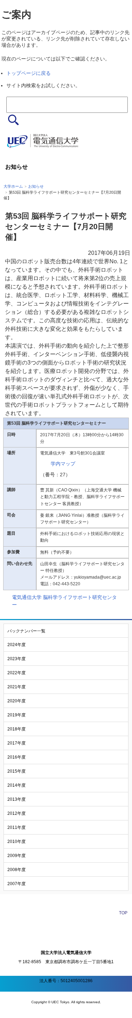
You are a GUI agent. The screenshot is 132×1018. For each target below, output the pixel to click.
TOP (123, 912)
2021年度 (16, 686)
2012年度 (16, 813)
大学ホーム (13, 186)
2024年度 (16, 644)
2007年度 (16, 883)
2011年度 (16, 827)
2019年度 (16, 715)
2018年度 (16, 729)
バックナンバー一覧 (26, 631)
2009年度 (16, 855)
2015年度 (16, 771)
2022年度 (16, 672)
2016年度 (16, 757)
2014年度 (16, 785)
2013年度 (16, 799)
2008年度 (16, 869)
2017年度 (16, 743)
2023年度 (16, 658)
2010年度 (16, 841)
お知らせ (36, 186)
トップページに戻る (28, 73)
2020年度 (16, 700)
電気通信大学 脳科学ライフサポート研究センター (64, 600)
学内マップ (63, 463)
